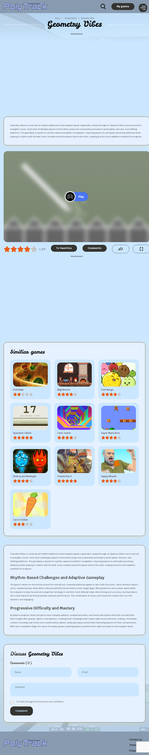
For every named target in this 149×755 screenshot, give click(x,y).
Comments (94, 248)
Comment (21, 710)
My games (123, 6)
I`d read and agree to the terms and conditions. (40, 702)
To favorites (64, 248)
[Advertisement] (77, 71)
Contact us (135, 739)
